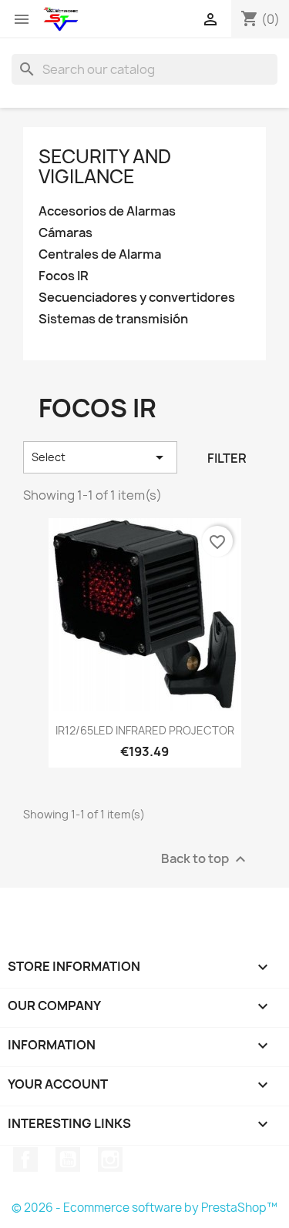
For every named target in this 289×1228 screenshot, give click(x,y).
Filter (227, 458)
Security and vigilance (105, 166)
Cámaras (65, 233)
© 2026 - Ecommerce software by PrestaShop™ (144, 1208)
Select (100, 457)
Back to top (205, 859)
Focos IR (64, 276)
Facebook (25, 1159)
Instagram (110, 1159)
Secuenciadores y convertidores (137, 297)
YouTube (67, 1159)
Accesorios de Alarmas (107, 211)
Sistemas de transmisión (113, 319)
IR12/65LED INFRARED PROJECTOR (144, 730)
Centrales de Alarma (100, 254)
